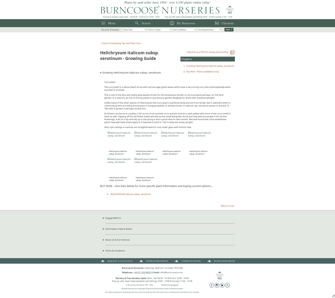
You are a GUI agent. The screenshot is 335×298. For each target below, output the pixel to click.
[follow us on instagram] (217, 286)
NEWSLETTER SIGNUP (157, 261)
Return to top (227, 205)
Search (146, 23)
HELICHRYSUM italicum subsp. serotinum (130, 194)
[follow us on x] (227, 286)
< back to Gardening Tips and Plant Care (121, 43)
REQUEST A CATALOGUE (120, 261)
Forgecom (174, 285)
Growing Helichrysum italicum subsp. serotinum (210, 66)
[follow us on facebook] (211, 286)
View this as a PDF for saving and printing (207, 52)
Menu (111, 23)
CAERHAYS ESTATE (191, 261)
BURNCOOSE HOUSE (224, 261)
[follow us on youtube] (222, 286)
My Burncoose (186, 23)
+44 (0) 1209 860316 (143, 272)
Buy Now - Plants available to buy (202, 71)
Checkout (228, 23)
